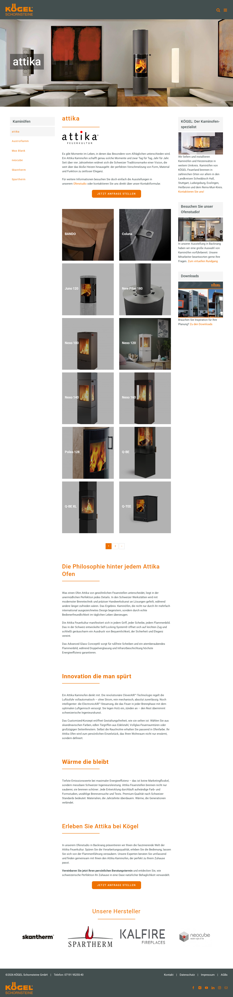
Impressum (208, 974)
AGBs (224, 974)
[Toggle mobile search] (218, 10)
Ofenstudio (80, 183)
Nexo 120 (129, 343)
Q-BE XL (71, 506)
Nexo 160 (129, 397)
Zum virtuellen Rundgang (203, 261)
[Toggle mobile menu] (226, 10)
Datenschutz (187, 974)
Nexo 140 (72, 397)
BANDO (70, 234)
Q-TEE (126, 506)
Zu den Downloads (201, 324)
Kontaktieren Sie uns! (191, 191)
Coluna (127, 234)
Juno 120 (71, 288)
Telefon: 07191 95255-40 (68, 974)
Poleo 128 (72, 452)
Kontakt (168, 974)
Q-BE (125, 452)
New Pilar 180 (132, 288)
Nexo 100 (72, 343)
